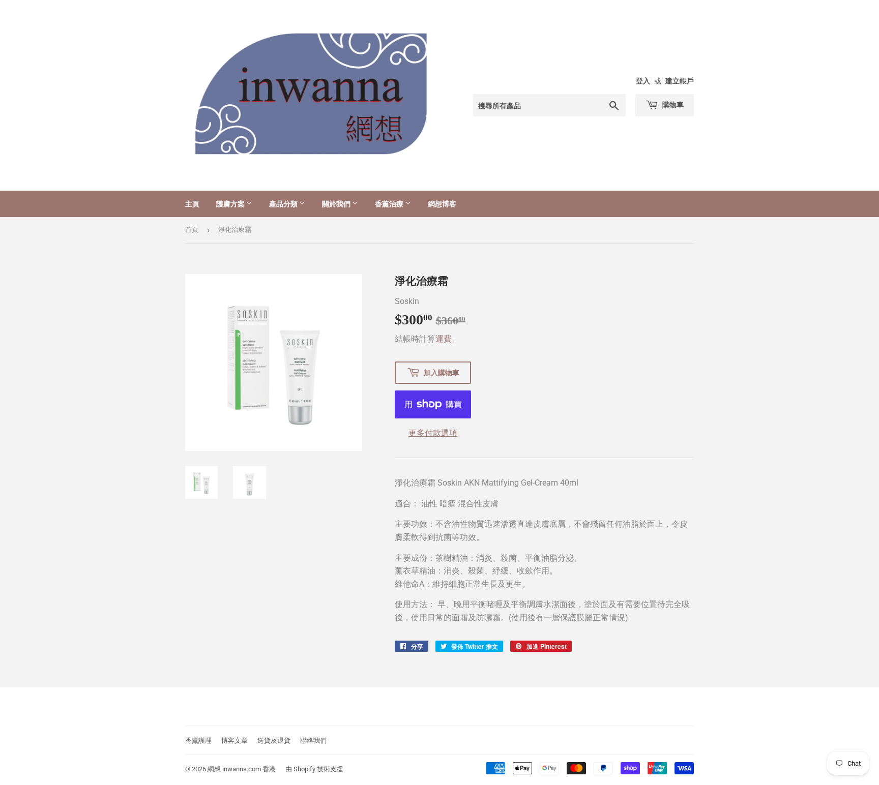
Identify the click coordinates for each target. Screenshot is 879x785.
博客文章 (234, 740)
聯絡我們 (313, 740)
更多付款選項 (432, 433)
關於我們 (337, 203)
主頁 (192, 203)
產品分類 (284, 203)
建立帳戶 (679, 81)
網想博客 (442, 203)
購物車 (672, 104)
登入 (643, 81)
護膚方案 (231, 203)
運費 (443, 339)
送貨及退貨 (273, 740)
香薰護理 (198, 740)
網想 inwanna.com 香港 (242, 769)
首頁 (191, 229)
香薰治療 (390, 203)
